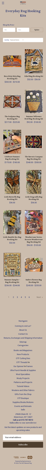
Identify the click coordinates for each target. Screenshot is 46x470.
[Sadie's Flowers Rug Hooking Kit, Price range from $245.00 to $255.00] (34, 265)
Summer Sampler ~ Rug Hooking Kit (12, 281)
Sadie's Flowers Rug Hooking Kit (34, 281)
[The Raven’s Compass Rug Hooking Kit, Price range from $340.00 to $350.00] (34, 142)
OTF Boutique (23, 398)
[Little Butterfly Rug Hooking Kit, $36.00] (12, 182)
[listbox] (17, 40)
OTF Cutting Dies (23, 358)
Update (36, 30)
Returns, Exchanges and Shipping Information (23, 338)
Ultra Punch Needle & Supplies (23, 370)
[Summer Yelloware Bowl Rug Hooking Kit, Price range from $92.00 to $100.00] (34, 101)
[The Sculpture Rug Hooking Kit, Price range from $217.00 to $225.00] (12, 101)
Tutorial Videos (23, 386)
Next (39, 297)
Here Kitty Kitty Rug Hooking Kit (12, 77)
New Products (23, 354)
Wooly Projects (23, 378)
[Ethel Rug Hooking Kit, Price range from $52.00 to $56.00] (34, 61)
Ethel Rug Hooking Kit (33, 76)
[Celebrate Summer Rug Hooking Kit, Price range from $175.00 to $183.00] (12, 142)
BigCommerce (26, 461)
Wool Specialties (23, 374)
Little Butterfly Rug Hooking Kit (12, 198)
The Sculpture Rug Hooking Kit (12, 117)
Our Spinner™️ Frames (23, 366)
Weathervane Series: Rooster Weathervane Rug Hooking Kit (34, 239)
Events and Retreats (23, 406)
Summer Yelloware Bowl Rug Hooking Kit (34, 117)
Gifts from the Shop (23, 394)
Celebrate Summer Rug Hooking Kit (12, 158)
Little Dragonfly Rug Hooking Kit (33, 198)
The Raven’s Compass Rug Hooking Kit (34, 158)
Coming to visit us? (23, 326)
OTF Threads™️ (23, 362)
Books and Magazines (23, 350)
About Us (23, 330)
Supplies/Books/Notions (23, 402)
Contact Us (23, 334)
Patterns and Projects (23, 382)
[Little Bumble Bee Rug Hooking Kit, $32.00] (12, 222)
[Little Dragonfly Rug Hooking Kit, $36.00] (34, 182)
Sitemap (23, 342)
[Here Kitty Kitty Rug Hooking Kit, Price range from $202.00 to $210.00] (12, 61)
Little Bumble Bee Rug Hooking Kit (12, 238)
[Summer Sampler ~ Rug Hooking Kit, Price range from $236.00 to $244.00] (12, 265)
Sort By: (6, 40)
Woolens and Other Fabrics (23, 390)
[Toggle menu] (3, 3)
